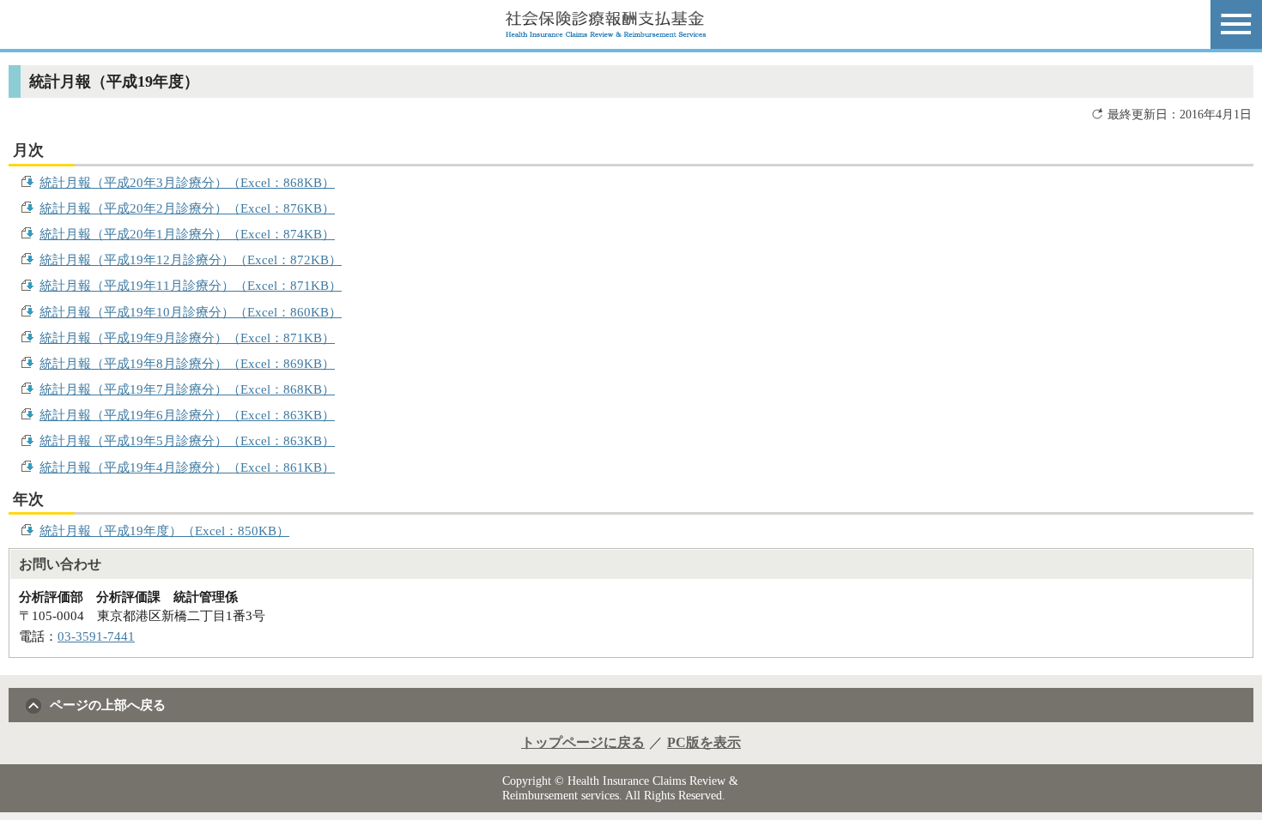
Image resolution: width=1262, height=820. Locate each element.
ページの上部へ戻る (108, 704)
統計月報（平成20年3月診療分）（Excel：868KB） (187, 182)
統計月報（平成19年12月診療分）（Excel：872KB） (190, 259)
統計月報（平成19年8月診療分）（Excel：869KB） (187, 363)
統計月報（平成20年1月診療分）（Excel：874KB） (187, 233)
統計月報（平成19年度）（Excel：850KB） (164, 530)
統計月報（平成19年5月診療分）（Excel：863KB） (187, 440)
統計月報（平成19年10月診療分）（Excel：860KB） (190, 311)
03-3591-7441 (96, 636)
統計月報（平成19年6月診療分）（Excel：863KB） (187, 414)
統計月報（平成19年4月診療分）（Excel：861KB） (187, 467)
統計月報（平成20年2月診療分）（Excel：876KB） (187, 208)
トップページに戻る (583, 742)
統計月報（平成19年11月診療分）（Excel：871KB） (190, 285)
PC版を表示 (704, 742)
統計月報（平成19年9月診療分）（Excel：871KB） (187, 337)
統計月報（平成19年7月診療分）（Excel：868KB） (187, 389)
